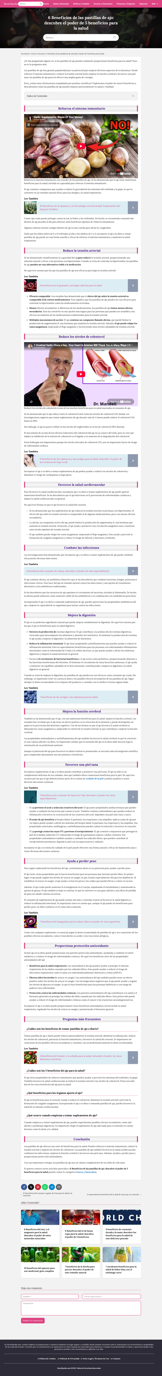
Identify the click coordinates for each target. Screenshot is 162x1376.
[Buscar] (40, 4)
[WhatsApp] (45, 1187)
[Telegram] (52, 1187)
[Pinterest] (38, 1187)
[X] (31, 1187)
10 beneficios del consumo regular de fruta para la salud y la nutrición (47, 1194)
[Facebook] (24, 1187)
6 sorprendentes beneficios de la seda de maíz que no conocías (113, 1194)
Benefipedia (11, 3)
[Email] (59, 1187)
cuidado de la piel (94, 778)
